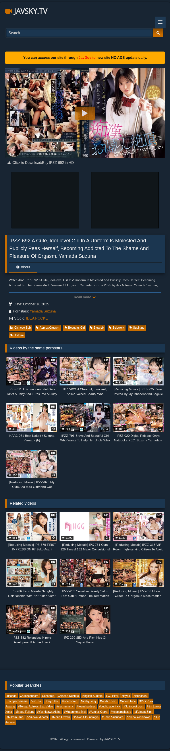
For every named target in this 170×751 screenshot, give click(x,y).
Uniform (19, 335)
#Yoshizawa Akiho (48, 711)
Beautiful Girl (76, 327)
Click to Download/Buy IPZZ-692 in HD (43, 163)
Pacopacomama (17, 701)
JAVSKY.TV (29, 11)
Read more (83, 297)
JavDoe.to (87, 57)
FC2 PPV (112, 695)
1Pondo (11, 695)
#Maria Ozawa (61, 717)
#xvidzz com (108, 701)
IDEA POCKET (38, 318)
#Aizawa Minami (37, 717)
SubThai (36, 701)
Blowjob (99, 327)
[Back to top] (156, 738)
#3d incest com (133, 706)
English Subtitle (92, 695)
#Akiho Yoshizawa (138, 717)
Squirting (138, 327)
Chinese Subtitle (68, 695)
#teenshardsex (86, 706)
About (25, 267)
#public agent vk (109, 706)
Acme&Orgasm (49, 327)
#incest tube (128, 701)
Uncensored (69, 701)
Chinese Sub (22, 327)
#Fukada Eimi (143, 711)
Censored (48, 695)
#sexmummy (64, 706)
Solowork (118, 327)
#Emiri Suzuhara (112, 717)
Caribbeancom (29, 695)
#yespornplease (121, 711)
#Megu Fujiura (24, 711)
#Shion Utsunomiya (86, 717)
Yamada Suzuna (43, 311)
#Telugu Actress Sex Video (35, 706)
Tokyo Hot (51, 701)
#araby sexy (89, 701)
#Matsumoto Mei (75, 711)
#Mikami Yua (15, 717)
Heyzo (126, 695)
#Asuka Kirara (98, 711)
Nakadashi (140, 695)
